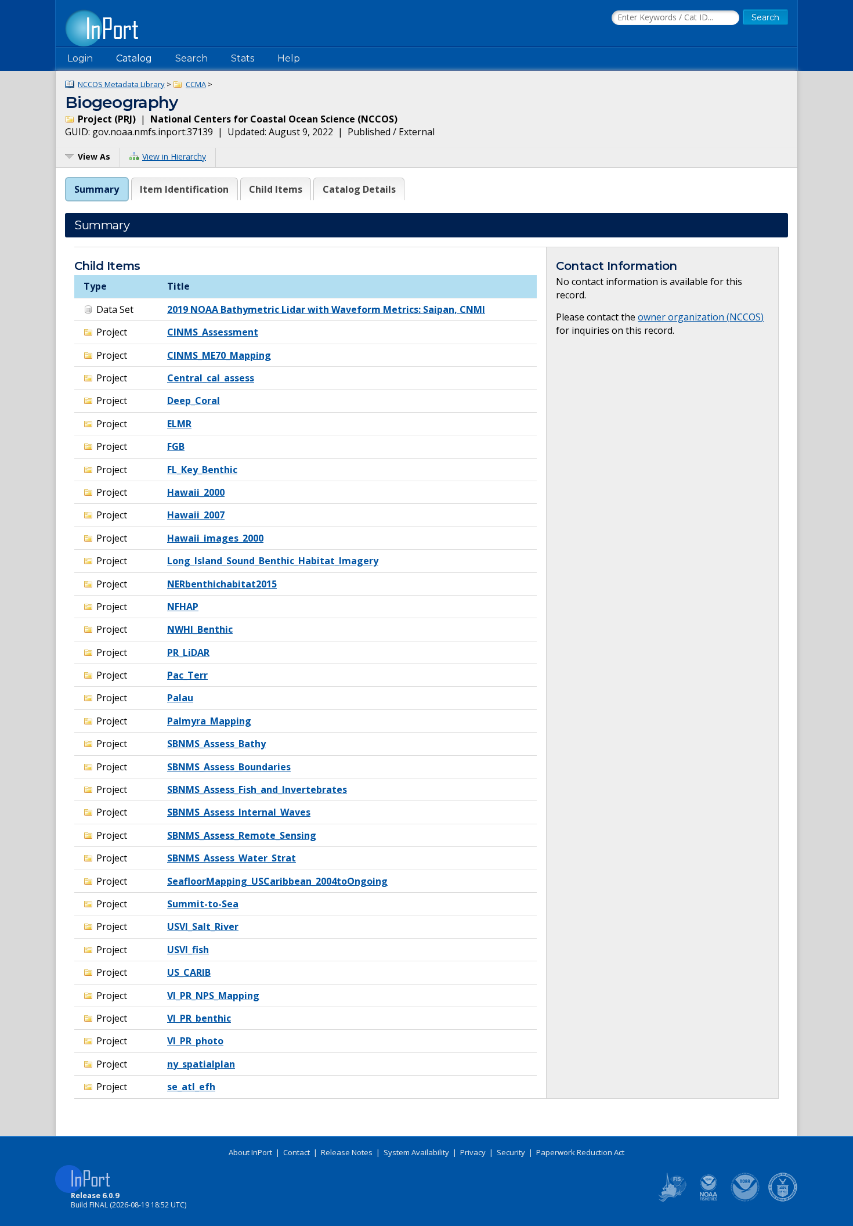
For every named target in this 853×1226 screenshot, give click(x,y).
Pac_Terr (187, 675)
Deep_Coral (193, 400)
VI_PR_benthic (199, 1018)
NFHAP (182, 606)
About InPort (250, 1152)
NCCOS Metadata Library (121, 84)
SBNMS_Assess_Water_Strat (231, 858)
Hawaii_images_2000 (215, 538)
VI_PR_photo (195, 1040)
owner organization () (701, 317)
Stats (242, 58)
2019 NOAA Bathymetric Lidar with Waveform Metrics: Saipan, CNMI (326, 309)
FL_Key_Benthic (202, 469)
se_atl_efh (191, 1086)
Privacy (473, 1152)
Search (191, 58)
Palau (180, 697)
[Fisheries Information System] (671, 1199)
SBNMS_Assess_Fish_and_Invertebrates (257, 789)
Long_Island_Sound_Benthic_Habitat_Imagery (272, 560)
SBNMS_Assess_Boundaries (229, 766)
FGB (176, 446)
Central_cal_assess (210, 378)
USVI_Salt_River (202, 926)
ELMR (179, 423)
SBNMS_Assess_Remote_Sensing (241, 835)
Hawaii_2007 (196, 515)
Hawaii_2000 (196, 492)
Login (80, 58)
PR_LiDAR (188, 652)
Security (511, 1152)
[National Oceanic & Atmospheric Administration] (746, 1199)
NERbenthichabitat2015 (222, 584)
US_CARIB (189, 972)
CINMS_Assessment (212, 332)
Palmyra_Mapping (209, 721)
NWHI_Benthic (200, 629)
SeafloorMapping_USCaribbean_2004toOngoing (277, 881)
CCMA (196, 84)
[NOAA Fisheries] (708, 1199)
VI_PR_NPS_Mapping (213, 995)
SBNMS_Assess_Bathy (216, 743)
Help (288, 58)
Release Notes (347, 1152)
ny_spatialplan (201, 1064)
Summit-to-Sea (202, 903)
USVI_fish (188, 949)
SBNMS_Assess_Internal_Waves (238, 812)
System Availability (416, 1152)
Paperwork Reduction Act (580, 1152)
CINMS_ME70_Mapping (219, 355)
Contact (296, 1152)
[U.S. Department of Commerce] (783, 1199)
